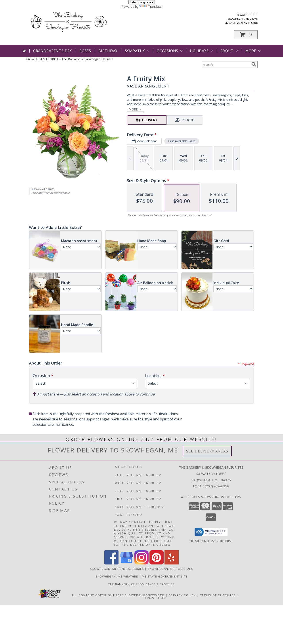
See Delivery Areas (207, 451)
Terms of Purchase (218, 595)
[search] (253, 64)
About (227, 50)
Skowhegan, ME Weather (117, 576)
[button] (246, 34)
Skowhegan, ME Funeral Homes (117, 569)
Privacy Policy (182, 595)
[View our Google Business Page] (126, 563)
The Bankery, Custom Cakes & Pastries (141, 584)
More (250, 50)
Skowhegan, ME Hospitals (170, 569)
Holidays (199, 50)
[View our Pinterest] (156, 563)
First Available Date (181, 141)
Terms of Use (155, 598)
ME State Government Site (164, 576)
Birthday (107, 50)
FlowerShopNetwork (144, 595)
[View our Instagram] (141, 563)
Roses (85, 50)
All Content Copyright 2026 (98, 595)
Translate (155, 6)
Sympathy (135, 50)
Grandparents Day (52, 50)
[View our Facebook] (111, 563)
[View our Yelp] (171, 563)
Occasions (167, 50)
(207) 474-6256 (247, 23)
